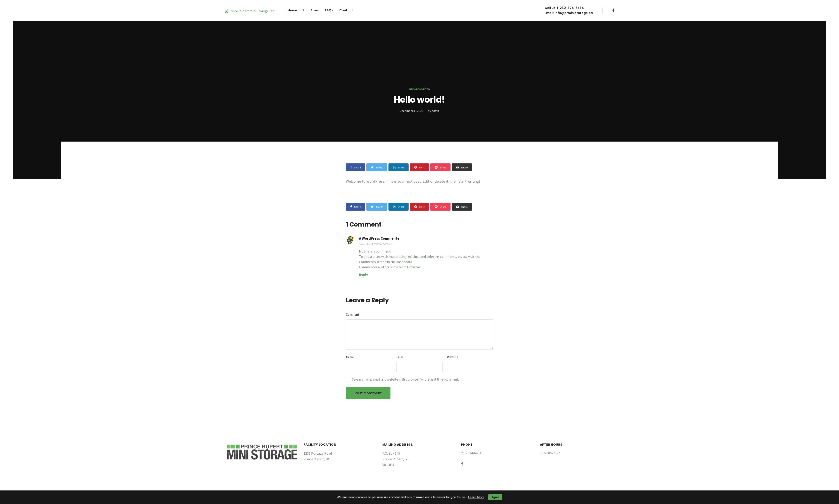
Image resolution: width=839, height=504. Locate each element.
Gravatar (413, 267)
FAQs (329, 10)
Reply (363, 274)
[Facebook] (613, 10)
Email (399, 357)
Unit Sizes (311, 10)
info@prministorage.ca (574, 13)
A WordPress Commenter (380, 238)
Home (292, 10)
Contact (346, 10)
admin (436, 111)
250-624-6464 (471, 453)
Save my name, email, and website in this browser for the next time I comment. (405, 379)
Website (452, 357)
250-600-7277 (550, 453)
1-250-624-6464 (570, 8)
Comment (352, 314)
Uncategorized (419, 89)
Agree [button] (495, 497)
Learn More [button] (476, 497)
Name (350, 357)
